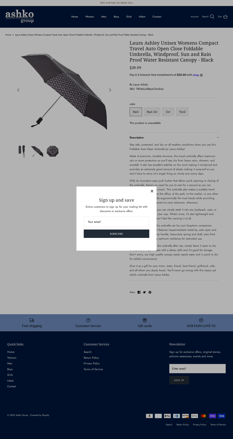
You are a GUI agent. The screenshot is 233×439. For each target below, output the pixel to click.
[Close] (152, 191)
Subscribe (116, 234)
